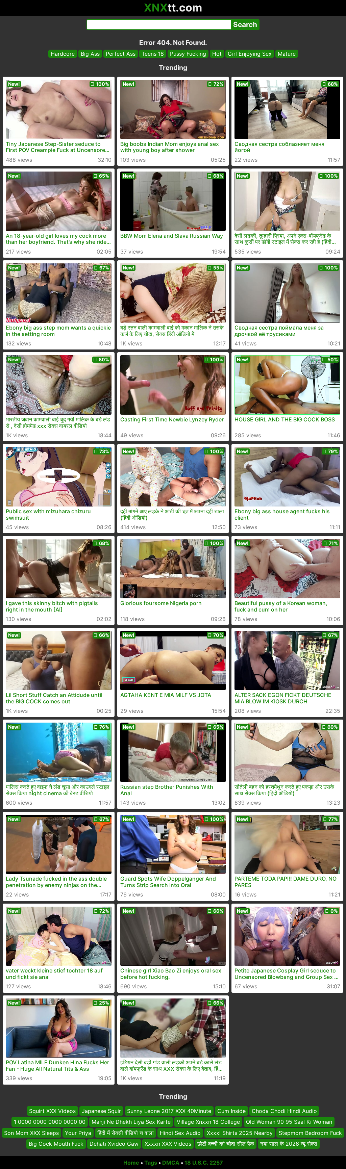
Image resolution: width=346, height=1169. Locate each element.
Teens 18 (153, 53)
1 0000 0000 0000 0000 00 (49, 1121)
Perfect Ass (120, 53)
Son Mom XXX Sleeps (31, 1132)
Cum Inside (231, 1111)
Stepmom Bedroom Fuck (310, 1132)
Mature (287, 53)
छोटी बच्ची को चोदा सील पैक (225, 1143)
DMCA (170, 1163)
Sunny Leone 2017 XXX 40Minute (169, 1111)
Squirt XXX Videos (52, 1111)
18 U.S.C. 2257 (203, 1163)
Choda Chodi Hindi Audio (284, 1111)
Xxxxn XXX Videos (168, 1143)
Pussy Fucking (188, 53)
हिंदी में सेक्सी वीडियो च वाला (125, 1132)
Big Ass (90, 53)
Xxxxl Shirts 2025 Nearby (240, 1132)
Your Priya (78, 1132)
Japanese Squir (101, 1111)
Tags (150, 1163)
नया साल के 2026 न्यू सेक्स (288, 1143)
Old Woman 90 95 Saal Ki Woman (289, 1121)
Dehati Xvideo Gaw (114, 1143)
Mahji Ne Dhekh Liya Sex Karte (131, 1121)
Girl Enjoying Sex (250, 53)
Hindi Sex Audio (180, 1132)
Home (131, 1163)
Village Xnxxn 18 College (208, 1121)
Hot (217, 53)
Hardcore (63, 53)
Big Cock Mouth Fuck (56, 1143)
